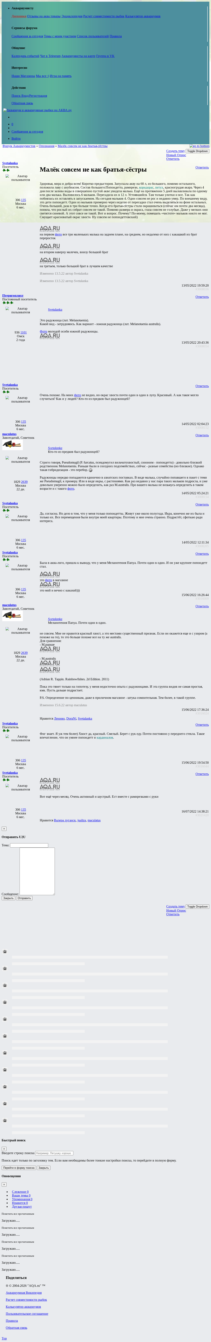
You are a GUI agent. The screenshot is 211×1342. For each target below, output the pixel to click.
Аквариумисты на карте (78, 56)
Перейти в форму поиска (18, 1167)
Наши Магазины (23, 76)
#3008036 (202, 289)
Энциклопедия (71, 16)
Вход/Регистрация (34, 95)
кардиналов (105, 737)
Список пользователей (93, 36)
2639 (24, 482)
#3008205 (202, 546)
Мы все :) (42, 76)
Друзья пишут (22, 1206)
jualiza (81, 820)
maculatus (94, 820)
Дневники (19, 16)
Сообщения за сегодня (27, 36)
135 (23, 200)
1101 (23, 332)
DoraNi (71, 718)
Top (4, 1338)
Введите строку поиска (18, 1153)
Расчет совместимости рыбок (103, 16)
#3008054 (202, 346)
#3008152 (202, 427)
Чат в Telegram (50, 56)
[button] (10, 163)
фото (58, 234)
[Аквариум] (37, 110)
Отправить (24, 898)
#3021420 (202, 815)
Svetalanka (55, 309)
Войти (16, 138)
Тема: (5, 845)
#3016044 (202, 766)
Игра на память (61, 76)
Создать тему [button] (175, 151)
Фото (43, 331)
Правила (116, 36)
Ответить (172, 158)
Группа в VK (105, 56)
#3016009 (202, 598)
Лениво (59, 718)
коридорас (146, 187)
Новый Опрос (176, 155)
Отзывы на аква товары (44, 16)
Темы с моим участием (60, 36)
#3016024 (202, 713)
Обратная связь (22, 103)
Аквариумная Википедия (24, 1292)
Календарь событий (25, 56)
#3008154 (202, 497)
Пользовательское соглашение (27, 1313)
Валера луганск (65, 820)
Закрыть (8, 898)
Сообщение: (10, 894)
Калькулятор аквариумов (143, 16)
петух (159, 187)
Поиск (16, 95)
